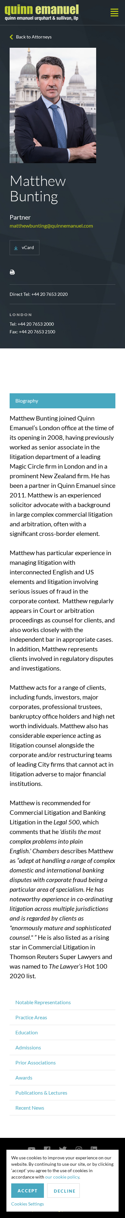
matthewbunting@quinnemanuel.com (51, 225)
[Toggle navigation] (114, 12)
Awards (23, 1077)
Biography (26, 400)
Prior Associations (35, 1062)
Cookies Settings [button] (27, 1203)
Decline (65, 1191)
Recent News (29, 1108)
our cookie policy (62, 1177)
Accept (28, 1190)
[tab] (62, 400)
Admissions (28, 1047)
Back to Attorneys (34, 36)
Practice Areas (31, 1017)
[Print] (12, 272)
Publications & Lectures (41, 1092)
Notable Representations (43, 1002)
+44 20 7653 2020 (49, 294)
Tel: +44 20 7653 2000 (32, 324)
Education (26, 1032)
